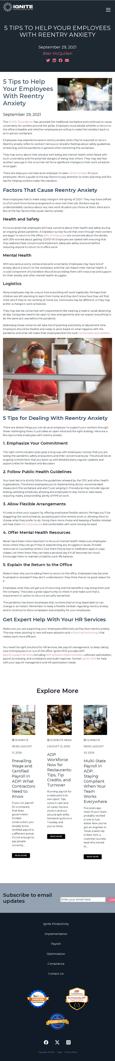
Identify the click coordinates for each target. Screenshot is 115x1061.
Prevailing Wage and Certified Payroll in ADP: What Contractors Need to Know (23, 778)
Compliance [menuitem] (56, 963)
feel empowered (32, 524)
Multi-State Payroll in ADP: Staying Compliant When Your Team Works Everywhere (95, 781)
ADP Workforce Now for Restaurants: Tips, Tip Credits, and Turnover (59, 769)
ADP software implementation (64, 654)
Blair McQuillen (57, 53)
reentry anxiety (77, 173)
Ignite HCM (89, 658)
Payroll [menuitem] (56, 944)
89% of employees (55, 235)
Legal (59, 1052)
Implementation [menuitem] (56, 934)
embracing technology (85, 632)
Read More (21, 855)
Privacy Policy (71, 1052)
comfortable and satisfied (94, 333)
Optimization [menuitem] (56, 954)
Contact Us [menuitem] (56, 973)
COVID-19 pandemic (21, 121)
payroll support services (17, 654)
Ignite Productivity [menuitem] (56, 924)
